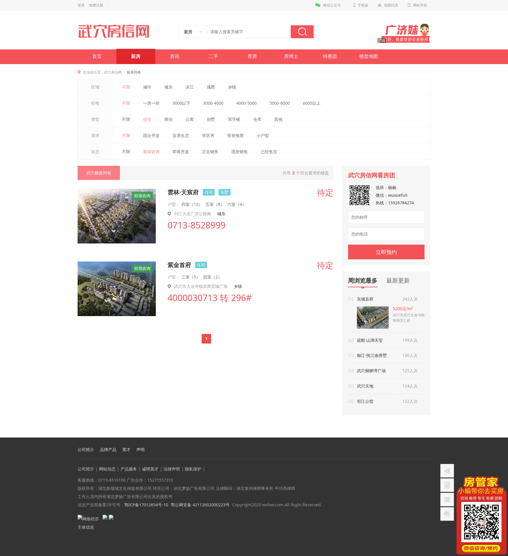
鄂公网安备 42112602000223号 (200, 504)
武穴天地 (365, 386)
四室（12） (192, 204)
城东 (168, 87)
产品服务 (129, 469)
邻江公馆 (365, 401)
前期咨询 (151, 151)
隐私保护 (193, 469)
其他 (278, 119)
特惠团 (330, 56)
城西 (211, 87)
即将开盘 (181, 151)
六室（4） (236, 204)
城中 (147, 87)
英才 (126, 449)
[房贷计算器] (447, 485)
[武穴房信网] (116, 31)
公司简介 (86, 449)
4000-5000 (246, 103)
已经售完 (269, 151)
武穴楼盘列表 (98, 173)
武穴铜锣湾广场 (371, 370)
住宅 (147, 119)
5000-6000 (280, 103)
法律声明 (171, 469)
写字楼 (234, 119)
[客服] (447, 514)
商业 (168, 119)
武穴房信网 (113, 72)
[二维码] (447, 499)
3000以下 (181, 103)
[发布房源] (447, 470)
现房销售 (239, 151)
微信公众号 (332, 5)
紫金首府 (179, 264)
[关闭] (503, 479)
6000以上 (311, 103)
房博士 (291, 56)
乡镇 (232, 87)
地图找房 (391, 5)
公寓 (190, 119)
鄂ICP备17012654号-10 (146, 504)
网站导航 (420, 5)
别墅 (211, 119)
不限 (126, 87)
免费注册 (96, 5)
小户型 (263, 135)
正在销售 (210, 151)
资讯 (174, 56)
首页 (97, 56)
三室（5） (190, 277)
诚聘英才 (150, 469)
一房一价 (151, 103)
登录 (81, 5)
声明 (140, 449)
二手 (213, 56)
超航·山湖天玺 (370, 340)
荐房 (252, 56)
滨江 (190, 87)
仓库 (257, 119)
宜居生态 (181, 135)
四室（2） (212, 277)
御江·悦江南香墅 (372, 355)
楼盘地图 (368, 56)
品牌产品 (108, 449)
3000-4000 (213, 103)
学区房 (208, 135)
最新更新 (398, 280)
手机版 (363, 5)
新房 (136, 56)
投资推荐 (235, 135)
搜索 (302, 31)
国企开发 (151, 135)
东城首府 (365, 299)
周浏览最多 (362, 280)
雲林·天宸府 (183, 192)
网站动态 (107, 469)
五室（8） (214, 204)
